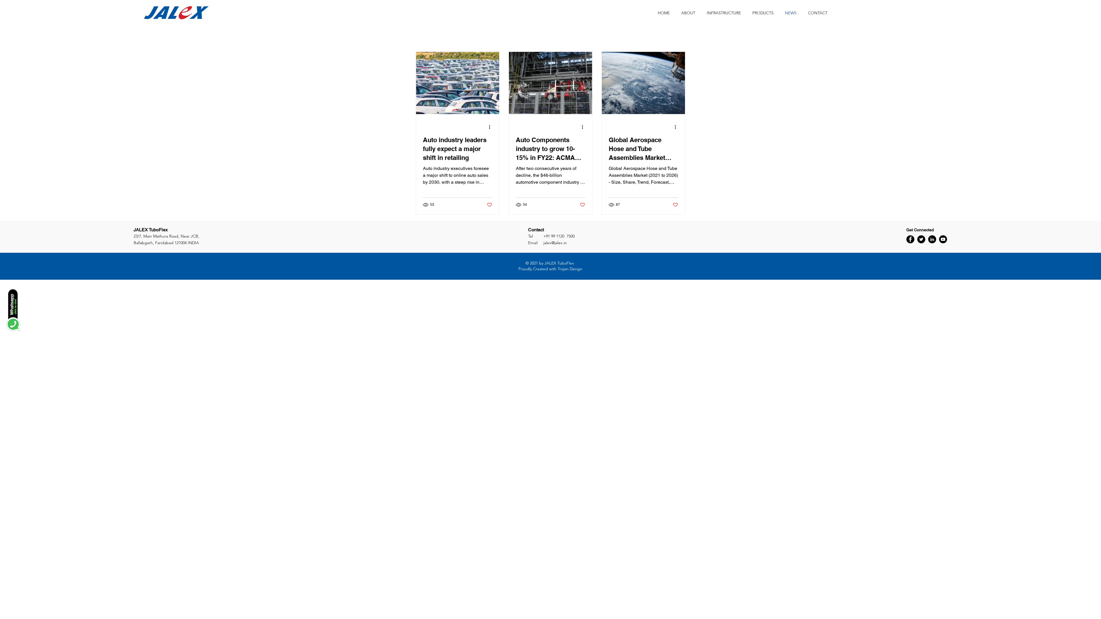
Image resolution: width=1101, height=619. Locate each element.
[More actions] (491, 127)
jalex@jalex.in (555, 242)
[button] (763, 13)
